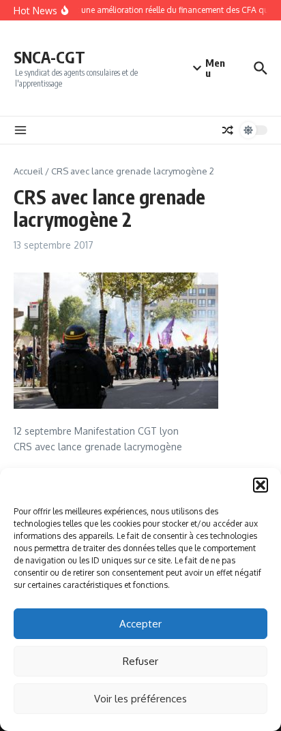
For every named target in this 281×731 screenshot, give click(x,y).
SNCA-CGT (49, 57)
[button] (260, 485)
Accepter (140, 623)
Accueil (28, 171)
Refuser (140, 661)
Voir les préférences (140, 698)
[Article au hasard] (227, 130)
